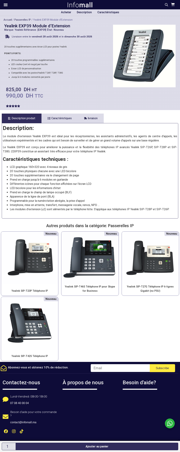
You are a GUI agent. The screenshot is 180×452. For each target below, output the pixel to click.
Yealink (19, 29)
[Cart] (172, 4)
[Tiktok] (21, 431)
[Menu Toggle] (6, 5)
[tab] (21, 118)
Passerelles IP (22, 19)
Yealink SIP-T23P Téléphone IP (30, 290)
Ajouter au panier (97, 446)
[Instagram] (14, 431)
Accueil (8, 19)
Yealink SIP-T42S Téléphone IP (30, 356)
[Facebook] (6, 431)
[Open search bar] (166, 4)
